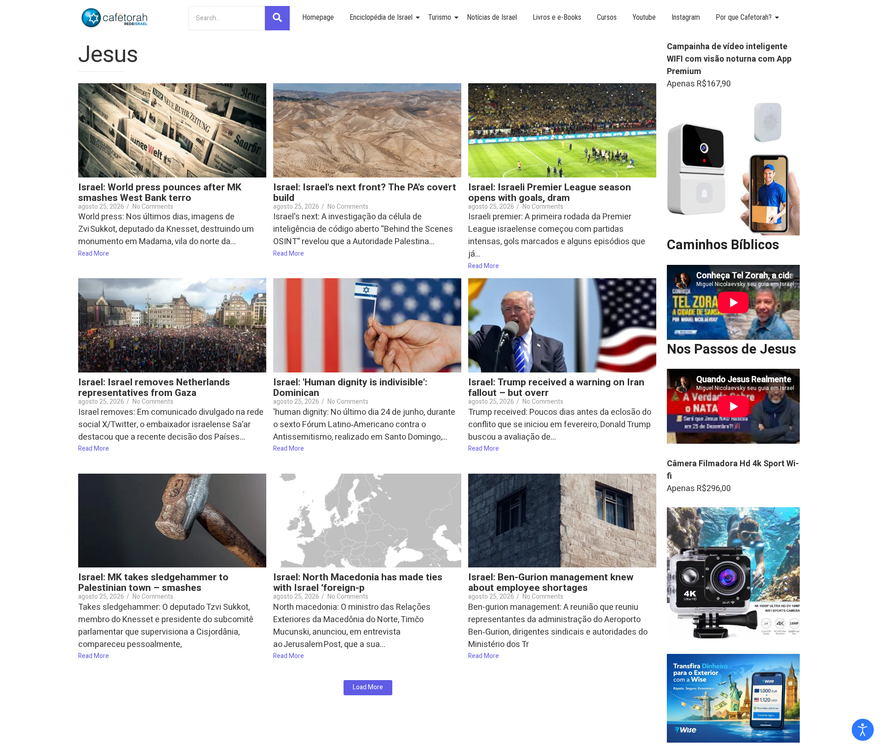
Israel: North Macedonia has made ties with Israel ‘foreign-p (357, 582)
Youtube (644, 17)
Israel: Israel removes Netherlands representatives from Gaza (154, 387)
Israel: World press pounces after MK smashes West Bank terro (159, 192)
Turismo (439, 17)
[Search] (277, 18)
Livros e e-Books (557, 17)
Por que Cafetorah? (744, 17)
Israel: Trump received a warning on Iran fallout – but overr (556, 387)
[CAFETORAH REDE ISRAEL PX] (114, 18)
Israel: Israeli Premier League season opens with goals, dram (549, 192)
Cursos (607, 17)
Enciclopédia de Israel (381, 17)
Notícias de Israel (492, 17)
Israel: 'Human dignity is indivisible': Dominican (350, 387)
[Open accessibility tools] (863, 730)
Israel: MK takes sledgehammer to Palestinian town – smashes (153, 582)
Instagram (685, 17)
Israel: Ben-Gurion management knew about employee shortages (550, 582)
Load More (368, 687)
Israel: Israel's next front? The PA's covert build (364, 192)
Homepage (318, 17)
